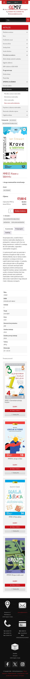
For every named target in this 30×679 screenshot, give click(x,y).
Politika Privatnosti (12, 673)
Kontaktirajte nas (21, 673)
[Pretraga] (28, 20)
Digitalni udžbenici (7, 63)
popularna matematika (18, 222)
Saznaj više (16, 414)
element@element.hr (16, 14)
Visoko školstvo (7, 51)
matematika (7, 222)
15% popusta (13, 120)
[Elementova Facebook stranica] (7, 664)
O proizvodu (9, 229)
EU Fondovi (21, 675)
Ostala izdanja (6, 74)
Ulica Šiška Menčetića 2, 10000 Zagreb (16, 9)
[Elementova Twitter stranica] (15, 664)
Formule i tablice (7, 85)
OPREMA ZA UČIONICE (9, 82)
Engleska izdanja (7, 115)
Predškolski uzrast (8, 40)
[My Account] (25, 2)
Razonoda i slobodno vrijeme (10, 111)
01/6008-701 (20, 11)
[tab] (9, 229)
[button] (24, 129)
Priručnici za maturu (9, 55)
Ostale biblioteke (7, 89)
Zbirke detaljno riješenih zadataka (12, 59)
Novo (4, 36)
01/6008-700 (11, 11)
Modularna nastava (8, 32)
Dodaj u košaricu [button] (16, 410)
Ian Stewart (7, 190)
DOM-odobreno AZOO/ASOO (10, 66)
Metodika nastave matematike (12, 94)
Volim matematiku (9, 100)
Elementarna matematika (11, 97)
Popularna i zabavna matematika (11, 107)
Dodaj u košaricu (20, 211)
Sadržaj (7, 232)
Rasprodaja (6, 78)
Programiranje (7, 70)
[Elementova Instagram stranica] (22, 664)
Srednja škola (6, 47)
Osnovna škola (7, 43)
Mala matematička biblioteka (12, 103)
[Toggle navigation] (3, 20)
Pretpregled (19, 229)
